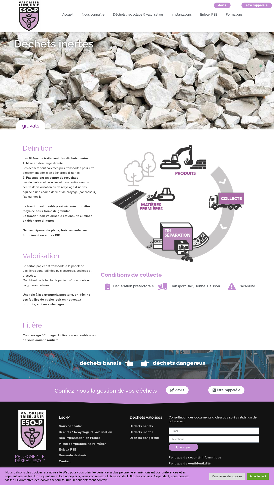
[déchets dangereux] (145, 363)
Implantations (181, 14)
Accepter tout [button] (257, 476)
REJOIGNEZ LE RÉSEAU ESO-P (30, 458)
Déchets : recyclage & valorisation (138, 14)
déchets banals (100, 363)
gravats (30, 126)
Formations (234, 14)
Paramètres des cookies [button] (227, 476)
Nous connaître (93, 14)
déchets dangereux (179, 363)
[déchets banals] (129, 363)
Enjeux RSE (208, 14)
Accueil (67, 14)
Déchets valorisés (146, 417)
